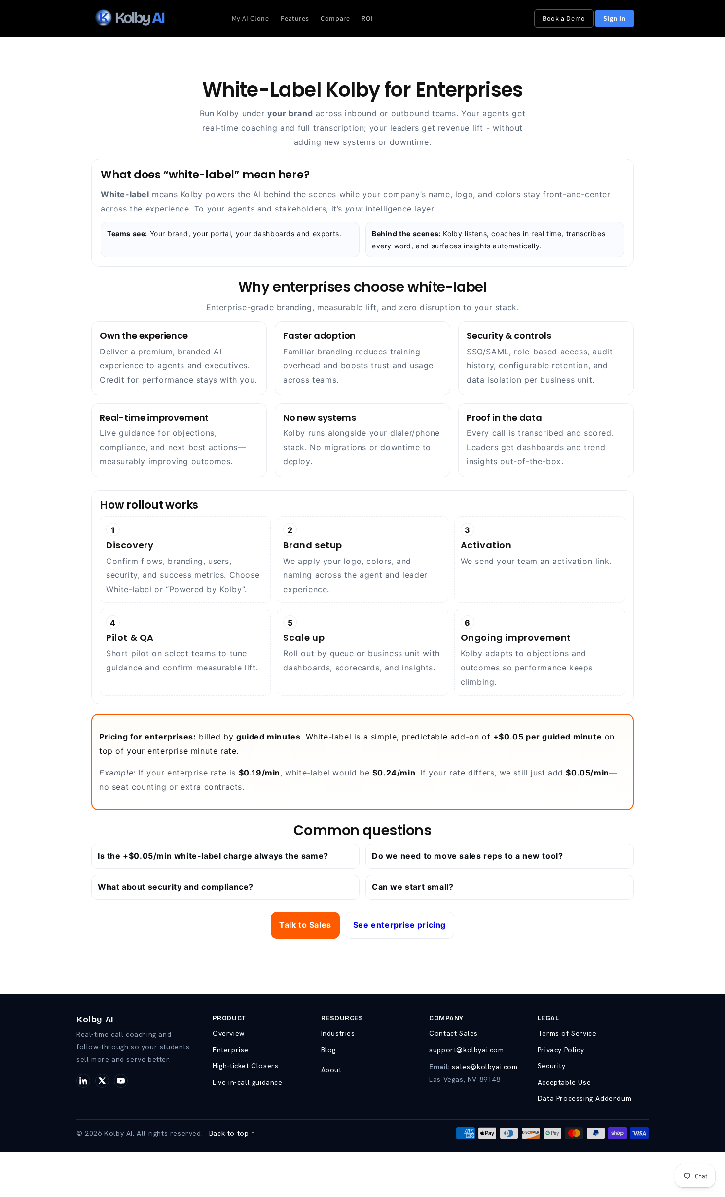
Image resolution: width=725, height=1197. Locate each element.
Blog (328, 1049)
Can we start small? (412, 887)
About (331, 1069)
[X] (102, 1081)
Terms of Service (567, 1033)
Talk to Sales (305, 925)
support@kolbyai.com (466, 1049)
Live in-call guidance (248, 1082)
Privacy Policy (561, 1049)
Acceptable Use (564, 1082)
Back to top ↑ (232, 1133)
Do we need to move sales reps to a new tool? (467, 856)
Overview (229, 1033)
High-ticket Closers (245, 1065)
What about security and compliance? (176, 887)
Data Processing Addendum (584, 1098)
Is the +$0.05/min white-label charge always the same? (213, 856)
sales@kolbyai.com (484, 1066)
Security (552, 1065)
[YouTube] (121, 1081)
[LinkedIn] (83, 1081)
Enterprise (231, 1049)
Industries (338, 1033)
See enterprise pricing (399, 925)
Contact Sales (453, 1033)
